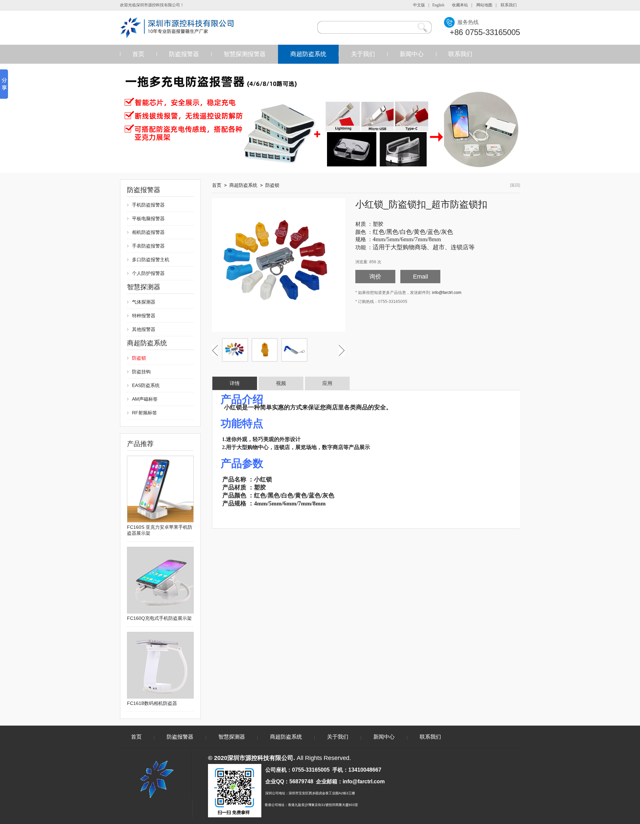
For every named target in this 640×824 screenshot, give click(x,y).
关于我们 (363, 54)
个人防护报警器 (148, 273)
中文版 (419, 5)
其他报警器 (143, 329)
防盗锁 (139, 358)
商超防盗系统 (308, 54)
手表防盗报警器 (148, 246)
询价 (375, 276)
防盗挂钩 (141, 371)
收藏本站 (460, 5)
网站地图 (484, 5)
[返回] (515, 185)
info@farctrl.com (446, 292)
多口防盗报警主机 (150, 259)
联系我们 (509, 5)
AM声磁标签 (145, 399)
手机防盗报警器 (148, 205)
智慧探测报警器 (245, 54)
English (438, 5)
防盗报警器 (184, 54)
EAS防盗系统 (146, 385)
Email (420, 276)
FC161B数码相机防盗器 (152, 703)
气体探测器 (143, 302)
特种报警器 (143, 315)
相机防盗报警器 (148, 232)
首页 (138, 54)
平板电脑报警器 (148, 218)
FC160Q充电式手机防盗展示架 (159, 618)
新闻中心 (412, 54)
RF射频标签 (144, 412)
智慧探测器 (231, 737)
